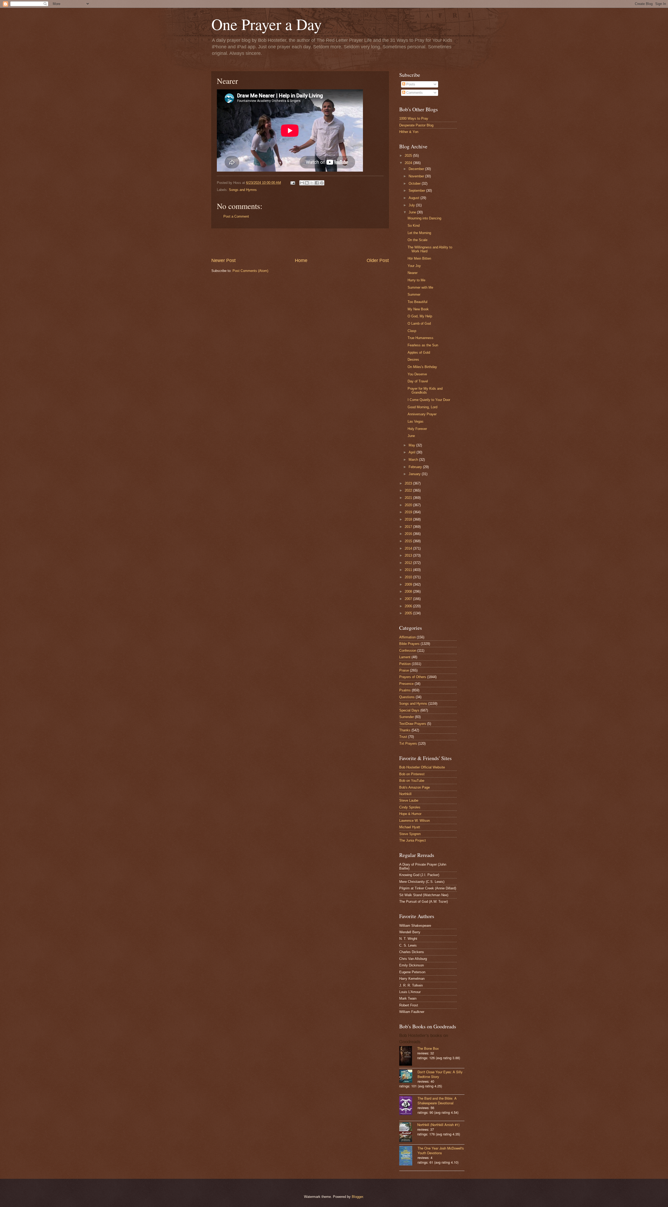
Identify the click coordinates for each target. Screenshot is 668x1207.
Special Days (409, 710)
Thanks (404, 730)
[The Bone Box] (408, 1056)
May (412, 445)
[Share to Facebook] (316, 182)
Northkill (405, 794)
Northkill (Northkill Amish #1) (438, 1124)
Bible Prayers (409, 644)
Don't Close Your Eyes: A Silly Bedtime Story (440, 1074)
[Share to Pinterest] (321, 182)
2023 (409, 483)
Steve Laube (408, 800)
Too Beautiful (417, 302)
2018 (409, 519)
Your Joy (414, 266)
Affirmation (407, 637)
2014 (409, 548)
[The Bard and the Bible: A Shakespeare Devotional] (408, 1106)
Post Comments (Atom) (250, 271)
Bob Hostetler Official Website (422, 767)
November (417, 176)
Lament (404, 657)
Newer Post (223, 260)
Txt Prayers (408, 743)
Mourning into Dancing (424, 218)
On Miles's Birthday (422, 367)
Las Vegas (416, 421)
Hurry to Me (416, 280)
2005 (409, 613)
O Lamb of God (419, 323)
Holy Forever (417, 429)
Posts (410, 84)
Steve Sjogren (410, 834)
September (417, 191)
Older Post (378, 260)
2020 (409, 505)
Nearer (413, 273)
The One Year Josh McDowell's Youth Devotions (441, 1150)
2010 (409, 577)
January (415, 474)
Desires (413, 359)
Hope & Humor (410, 814)
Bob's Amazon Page (414, 787)
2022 (409, 490)
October (415, 183)
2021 (409, 498)
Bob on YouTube (411, 781)
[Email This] (302, 182)
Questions (407, 697)
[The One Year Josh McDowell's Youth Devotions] (408, 1156)
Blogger (357, 1197)
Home (301, 260)
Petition (405, 664)
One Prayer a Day (266, 24)
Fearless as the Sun (423, 345)
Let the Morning (419, 233)
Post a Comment (236, 216)
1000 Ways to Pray (413, 118)
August (414, 198)
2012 (409, 563)
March (414, 460)
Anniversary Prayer (422, 414)
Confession (407, 650)
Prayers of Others (412, 677)
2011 (409, 570)
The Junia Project (412, 840)
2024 (409, 163)
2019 (409, 512)
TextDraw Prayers (412, 724)
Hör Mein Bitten (419, 258)
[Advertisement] (300, 242)
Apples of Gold (419, 352)
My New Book (418, 309)
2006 (409, 606)
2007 (409, 599)
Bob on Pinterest (412, 774)
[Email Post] (292, 183)
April (412, 452)
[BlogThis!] (306, 182)
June (413, 212)
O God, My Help (420, 316)
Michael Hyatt (409, 827)
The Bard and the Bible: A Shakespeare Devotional (437, 1100)
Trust (403, 737)
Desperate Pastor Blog (416, 125)
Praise (404, 670)
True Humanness (420, 338)
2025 (409, 156)
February (416, 467)
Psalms (405, 690)
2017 (409, 527)
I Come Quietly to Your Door (429, 400)
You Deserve (417, 374)
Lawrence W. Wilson (414, 821)
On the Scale (417, 240)
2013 (409, 555)
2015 (409, 541)
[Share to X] (311, 182)
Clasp (412, 331)
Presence (406, 684)
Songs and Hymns (243, 190)
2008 (409, 591)
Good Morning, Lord (422, 407)
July (412, 205)
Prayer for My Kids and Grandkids (425, 390)
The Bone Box (428, 1048)
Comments (414, 93)
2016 (409, 534)
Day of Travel (418, 381)
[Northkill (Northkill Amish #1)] (408, 1132)
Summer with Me (420, 287)
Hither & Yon (408, 132)
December (417, 169)
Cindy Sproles (409, 807)
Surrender (406, 717)
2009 (409, 584)
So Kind (414, 226)
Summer (414, 294)
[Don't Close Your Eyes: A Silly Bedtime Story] (408, 1077)
